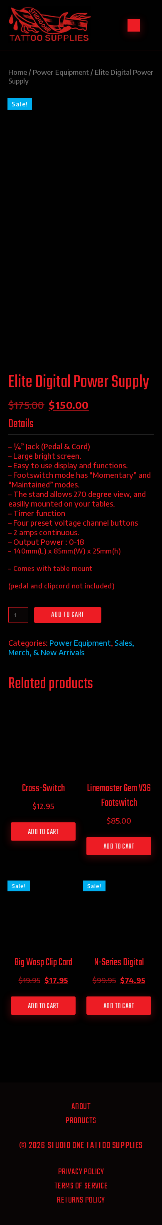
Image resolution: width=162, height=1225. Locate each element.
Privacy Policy (81, 1172)
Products (81, 1120)
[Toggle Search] (134, 25)
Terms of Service (81, 1186)
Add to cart (67, 615)
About (81, 1106)
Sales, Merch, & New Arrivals (71, 647)
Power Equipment (61, 72)
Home (17, 72)
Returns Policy (81, 1200)
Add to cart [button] (43, 832)
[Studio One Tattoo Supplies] (49, 39)
